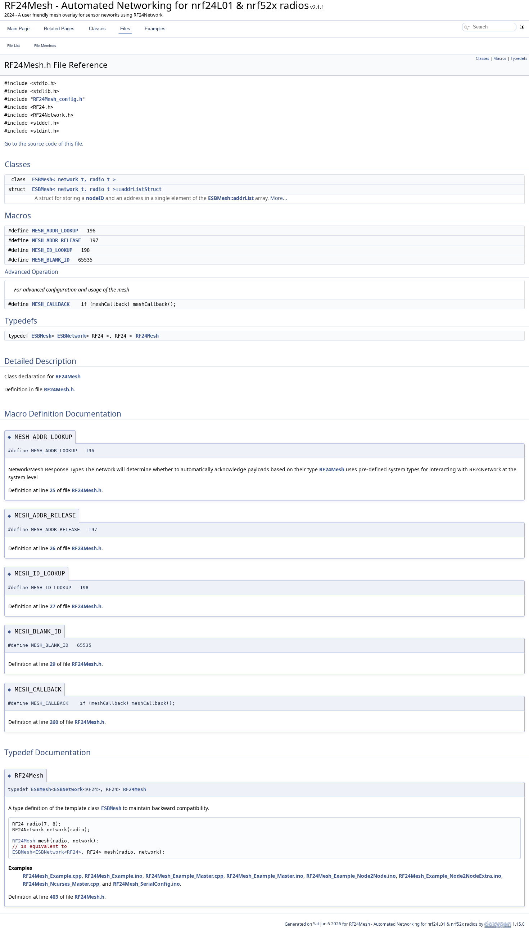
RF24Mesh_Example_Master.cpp (184, 875)
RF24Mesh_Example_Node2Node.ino (351, 875)
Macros (499, 58)
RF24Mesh (147, 336)
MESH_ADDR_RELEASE (56, 240)
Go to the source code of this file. (43, 143)
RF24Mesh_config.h (57, 99)
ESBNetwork (71, 336)
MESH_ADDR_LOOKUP (55, 230)
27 (52, 606)
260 (54, 721)
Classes (482, 58)
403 (54, 896)
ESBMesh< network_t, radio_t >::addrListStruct (97, 189)
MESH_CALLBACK (50, 304)
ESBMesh (41, 336)
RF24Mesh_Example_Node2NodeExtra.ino (450, 875)
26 (52, 548)
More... (278, 198)
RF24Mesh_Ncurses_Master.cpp (61, 883)
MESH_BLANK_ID (50, 260)
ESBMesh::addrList (231, 198)
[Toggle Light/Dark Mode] (522, 27)
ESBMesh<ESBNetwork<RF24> (46, 852)
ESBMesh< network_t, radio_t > (74, 179)
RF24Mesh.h (59, 389)
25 (52, 490)
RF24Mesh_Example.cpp (52, 875)
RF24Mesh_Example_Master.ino (264, 875)
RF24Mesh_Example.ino (114, 875)
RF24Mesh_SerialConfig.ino (146, 883)
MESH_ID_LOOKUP (52, 250)
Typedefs (519, 58)
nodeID (95, 198)
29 (52, 663)
